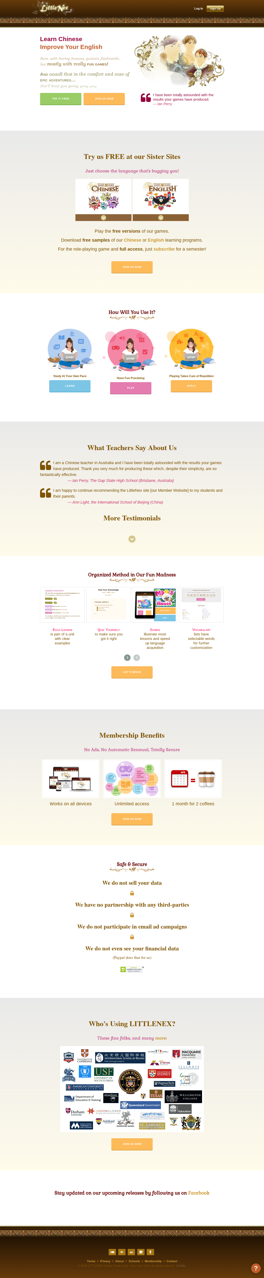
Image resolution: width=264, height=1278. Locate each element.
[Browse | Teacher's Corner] (141, 1252)
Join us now (104, 98)
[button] (127, 657)
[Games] (112, 1252)
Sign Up (215, 8)
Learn (70, 385)
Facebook (198, 1193)
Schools (134, 1261)
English (156, 240)
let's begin (132, 672)
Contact (171, 1261)
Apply (191, 385)
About (119, 1261)
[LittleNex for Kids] (150, 1252)
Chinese (132, 240)
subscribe (164, 249)
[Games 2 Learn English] (161, 222)
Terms (91, 1261)
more (160, 1038)
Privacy (105, 1261)
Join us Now (132, 267)
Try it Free (60, 98)
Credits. (181, 1265)
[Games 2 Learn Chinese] (103, 222)
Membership (153, 1261)
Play (130, 387)
